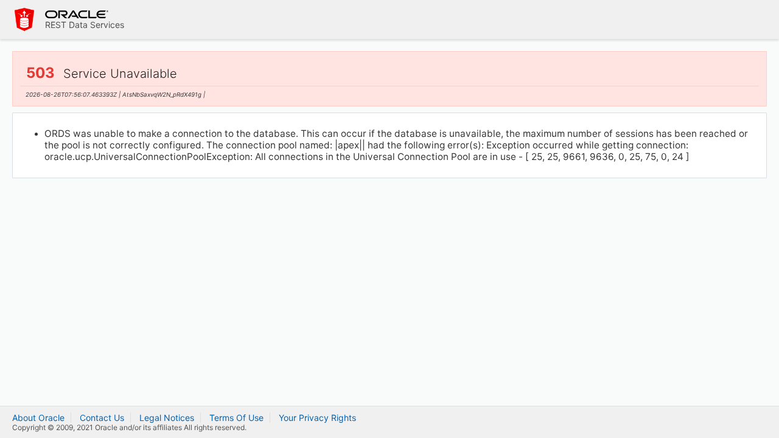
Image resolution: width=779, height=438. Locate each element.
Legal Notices (166, 417)
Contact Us (102, 417)
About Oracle (38, 417)
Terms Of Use (236, 417)
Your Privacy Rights (317, 417)
